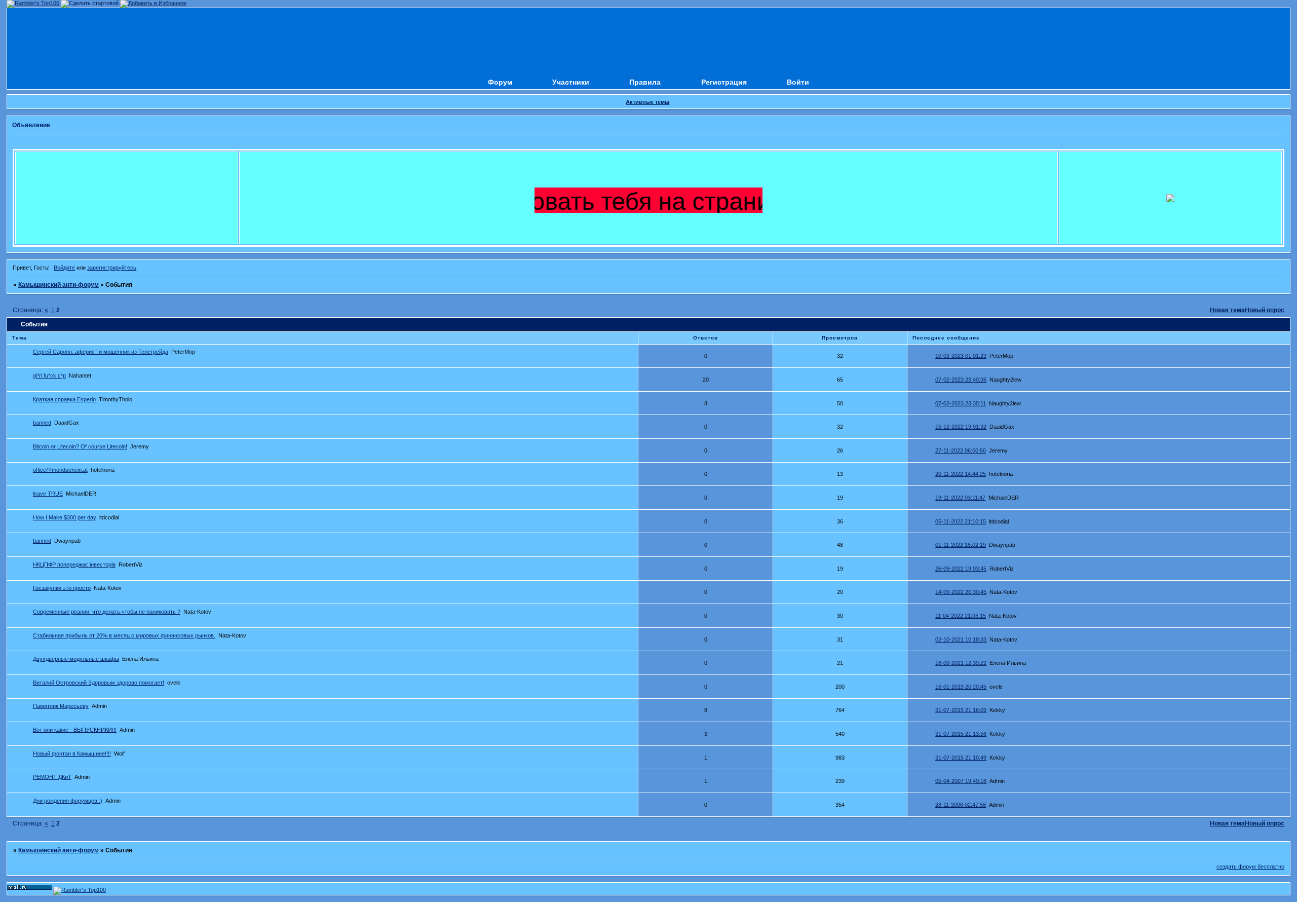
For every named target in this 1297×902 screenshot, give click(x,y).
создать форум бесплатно (1250, 866)
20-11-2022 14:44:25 (960, 474)
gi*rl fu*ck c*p (49, 375)
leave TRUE (48, 494)
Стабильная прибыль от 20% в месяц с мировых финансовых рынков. (124, 635)
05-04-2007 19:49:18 (960, 781)
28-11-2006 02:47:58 (960, 805)
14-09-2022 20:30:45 (960, 592)
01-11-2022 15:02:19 (960, 545)
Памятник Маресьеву (61, 706)
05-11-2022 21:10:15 (960, 521)
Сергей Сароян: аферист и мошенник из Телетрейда (100, 352)
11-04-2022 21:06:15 (960, 616)
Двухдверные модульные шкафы (76, 659)
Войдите (64, 268)
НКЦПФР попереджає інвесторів (74, 564)
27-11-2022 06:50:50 (960, 450)
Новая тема (1227, 310)
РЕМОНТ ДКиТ (52, 777)
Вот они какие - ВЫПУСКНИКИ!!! (75, 730)
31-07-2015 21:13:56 (960, 734)
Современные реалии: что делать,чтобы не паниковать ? (106, 612)
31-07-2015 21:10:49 (960, 758)
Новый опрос (1264, 310)
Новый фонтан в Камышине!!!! (72, 753)
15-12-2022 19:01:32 (960, 427)
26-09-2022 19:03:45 (960, 569)
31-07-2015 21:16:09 (960, 710)
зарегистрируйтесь (111, 268)
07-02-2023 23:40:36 (960, 380)
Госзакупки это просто (62, 588)
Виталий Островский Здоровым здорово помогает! (98, 683)
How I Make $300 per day (64, 517)
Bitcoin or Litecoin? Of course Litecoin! (80, 446)
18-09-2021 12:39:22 (960, 663)
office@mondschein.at (60, 470)
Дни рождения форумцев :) (67, 801)
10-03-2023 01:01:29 (960, 356)
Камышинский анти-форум (58, 284)
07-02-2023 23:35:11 (960, 403)
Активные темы (647, 102)
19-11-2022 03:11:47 (960, 498)
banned (42, 423)
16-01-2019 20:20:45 (960, 687)
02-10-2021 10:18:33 (960, 639)
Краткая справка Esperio (64, 399)
